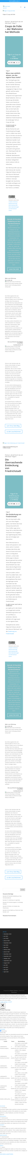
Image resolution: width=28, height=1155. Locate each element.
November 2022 (7, 943)
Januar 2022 (7, 951)
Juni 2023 (6, 938)
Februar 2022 (7, 949)
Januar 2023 (7, 940)
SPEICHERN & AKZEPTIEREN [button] (6, 1154)
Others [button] (1, 1145)
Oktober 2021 (7, 958)
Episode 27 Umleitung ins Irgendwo (11, 900)
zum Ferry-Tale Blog (13, 426)
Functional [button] (2, 1106)
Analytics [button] (2, 1125)
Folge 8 (8, 512)
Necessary (4, 1031)
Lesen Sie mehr (14, 269)
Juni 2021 (6, 967)
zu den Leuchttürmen (14, 432)
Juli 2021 (6, 965)
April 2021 (6, 971)
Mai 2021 (6, 969)
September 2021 (8, 960)
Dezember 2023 (7, 934)
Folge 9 (8, 71)
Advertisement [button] (3, 1135)
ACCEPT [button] (10, 1002)
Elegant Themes (14, 990)
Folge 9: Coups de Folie (9, 14)
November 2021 (7, 956)
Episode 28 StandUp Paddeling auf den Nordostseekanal (14, 221)
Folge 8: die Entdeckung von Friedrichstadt (10, 447)
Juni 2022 (6, 945)
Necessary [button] (2, 1029)
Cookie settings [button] (4, 1002)
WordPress (14, 992)
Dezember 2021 (7, 954)
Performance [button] (3, 1116)
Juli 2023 (6, 936)
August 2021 (7, 963)
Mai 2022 (6, 947)
